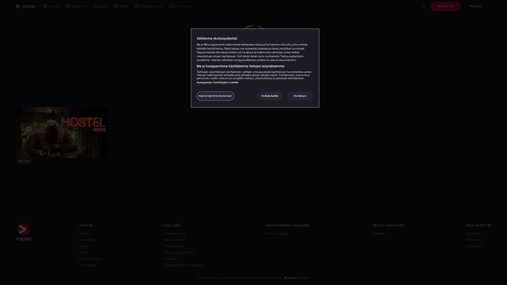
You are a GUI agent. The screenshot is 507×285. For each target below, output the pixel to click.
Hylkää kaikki (269, 96)
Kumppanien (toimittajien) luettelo (217, 82)
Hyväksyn (300, 96)
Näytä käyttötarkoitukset (215, 96)
